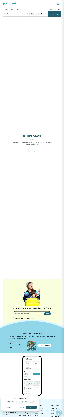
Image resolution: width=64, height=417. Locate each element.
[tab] (6, 9)
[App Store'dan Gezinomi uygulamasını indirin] (14, 343)
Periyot (28, 13)
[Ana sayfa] (9, 3)
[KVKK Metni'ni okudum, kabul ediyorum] (14, 318)
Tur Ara (53, 14)
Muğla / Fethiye (55, 411)
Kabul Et (31, 407)
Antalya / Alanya (24, 413)
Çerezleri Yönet (20, 407)
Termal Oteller (55, 414)
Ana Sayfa (32, 150)
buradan (24, 403)
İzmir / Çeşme (55, 406)
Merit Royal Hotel (8, 415)
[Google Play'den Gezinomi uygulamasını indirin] (14, 347)
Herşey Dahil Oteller (25, 416)
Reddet (8, 407)
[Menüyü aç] (58, 3)
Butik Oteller (54, 408)
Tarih (32, 13)
